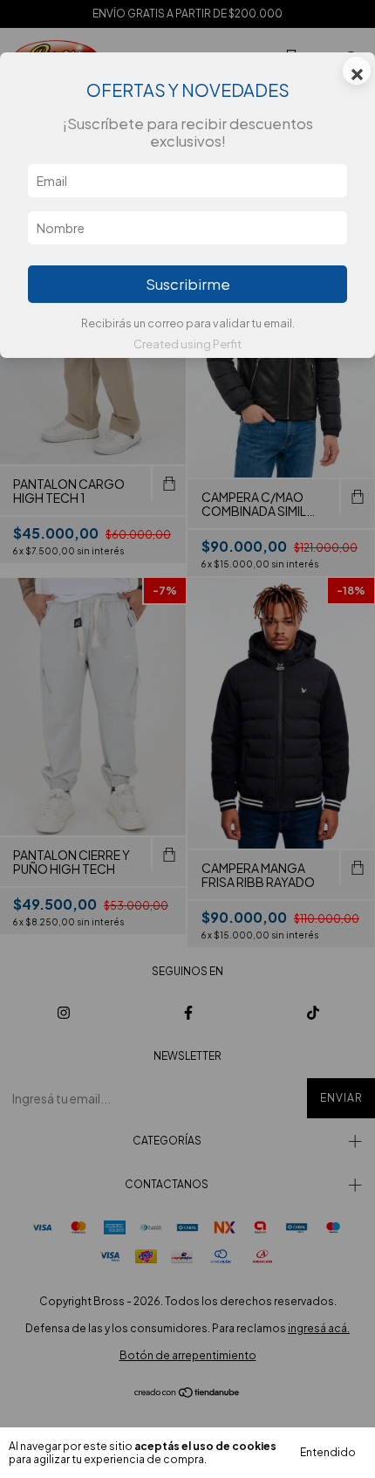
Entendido (328, 1452)
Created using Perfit (187, 344)
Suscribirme (188, 284)
